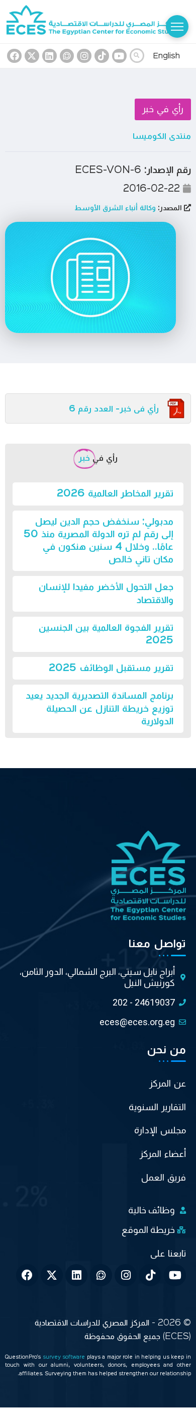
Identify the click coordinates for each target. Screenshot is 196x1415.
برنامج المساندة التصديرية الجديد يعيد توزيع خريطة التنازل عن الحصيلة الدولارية (99, 708)
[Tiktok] (101, 56)
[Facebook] (14, 56)
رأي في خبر (162, 109)
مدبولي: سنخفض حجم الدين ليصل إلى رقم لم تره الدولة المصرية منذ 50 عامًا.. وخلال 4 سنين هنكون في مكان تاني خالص (98, 540)
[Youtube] (119, 56)
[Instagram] (84, 56)
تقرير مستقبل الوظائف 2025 (111, 668)
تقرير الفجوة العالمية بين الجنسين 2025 (106, 634)
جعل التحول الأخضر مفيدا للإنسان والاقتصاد (106, 593)
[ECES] (98, 21)
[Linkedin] (49, 56)
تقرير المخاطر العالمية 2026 (115, 493)
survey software (65, 1357)
